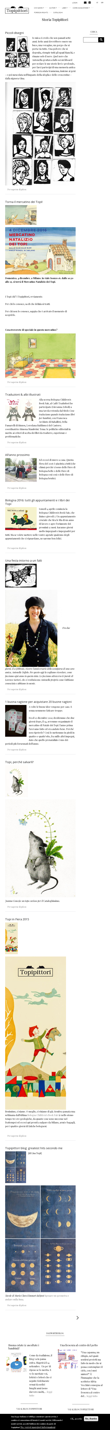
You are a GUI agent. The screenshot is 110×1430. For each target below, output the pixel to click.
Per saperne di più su (16, 189)
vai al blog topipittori (29, 1409)
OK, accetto (76, 1418)
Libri (64, 8)
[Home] (17, 10)
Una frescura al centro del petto (79, 1345)
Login (74, 3)
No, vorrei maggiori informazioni (37, 1427)
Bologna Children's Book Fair (42, 1115)
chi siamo (38, 8)
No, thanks (91, 1418)
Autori (52, 8)
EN (102, 2)
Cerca (102, 39)
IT (97, 2)
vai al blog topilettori (81, 1409)
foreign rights (41, 13)
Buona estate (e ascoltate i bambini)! (23, 1346)
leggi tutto (92, 1396)
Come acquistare (80, 8)
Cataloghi (58, 13)
